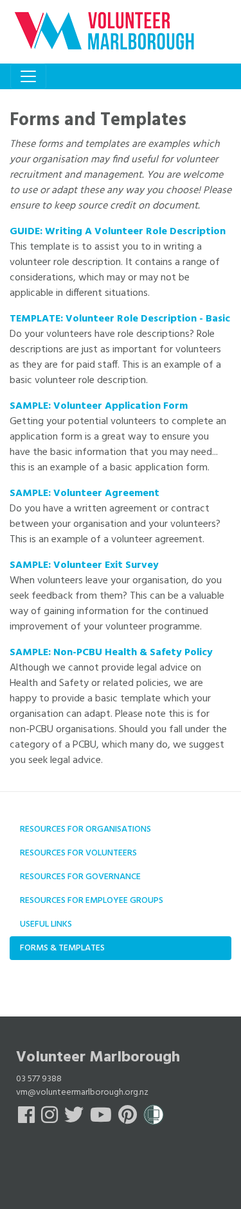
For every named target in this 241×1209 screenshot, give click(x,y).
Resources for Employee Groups (91, 900)
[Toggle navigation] (28, 76)
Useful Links (46, 924)
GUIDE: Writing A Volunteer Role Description (118, 231)
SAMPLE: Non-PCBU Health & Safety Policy (111, 652)
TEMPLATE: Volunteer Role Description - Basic (120, 319)
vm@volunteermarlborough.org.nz (82, 1092)
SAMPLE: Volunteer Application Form (99, 406)
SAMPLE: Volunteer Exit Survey (84, 565)
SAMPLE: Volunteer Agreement (84, 493)
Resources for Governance (80, 877)
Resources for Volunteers (78, 853)
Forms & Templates (62, 948)
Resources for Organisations (85, 829)
